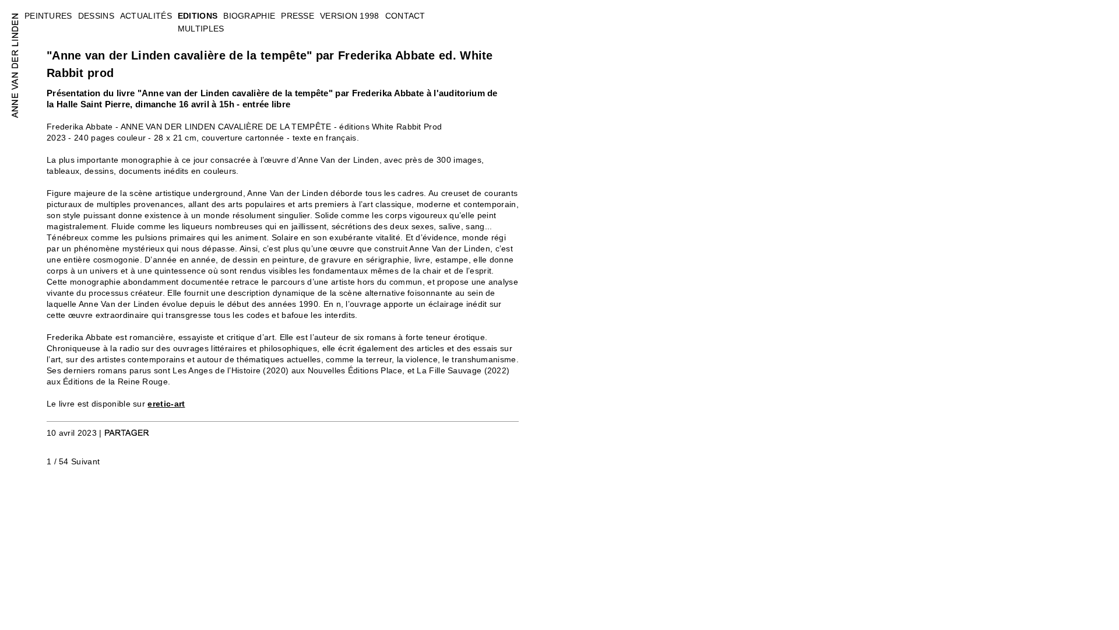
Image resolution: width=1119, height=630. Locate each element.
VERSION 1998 (349, 15)
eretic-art (166, 403)
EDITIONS (197, 15)
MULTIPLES (201, 28)
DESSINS (96, 15)
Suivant (85, 461)
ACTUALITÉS (146, 15)
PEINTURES (48, 15)
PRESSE (297, 15)
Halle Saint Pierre (93, 104)
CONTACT (405, 15)
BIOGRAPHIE (249, 15)
